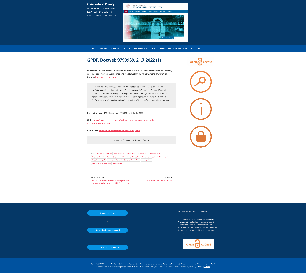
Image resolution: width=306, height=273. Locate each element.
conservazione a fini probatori (124, 154)
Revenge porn (146, 160)
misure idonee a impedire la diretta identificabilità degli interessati (145, 157)
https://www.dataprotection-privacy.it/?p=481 (119, 130)
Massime (115, 48)
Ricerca (126, 48)
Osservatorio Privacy (101, 4)
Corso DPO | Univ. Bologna (173, 48)
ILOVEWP (207, 267)
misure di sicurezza (113, 157)
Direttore (195, 48)
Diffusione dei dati (155, 154)
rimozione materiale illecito (101, 163)
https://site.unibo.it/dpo (106, 77)
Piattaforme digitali (98, 160)
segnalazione (117, 163)
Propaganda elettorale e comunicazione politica (123, 160)
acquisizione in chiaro (104, 154)
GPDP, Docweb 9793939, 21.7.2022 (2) (159, 181)
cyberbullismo (142, 154)
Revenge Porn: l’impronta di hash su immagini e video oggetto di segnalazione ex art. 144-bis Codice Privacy (110, 182)
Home (91, 48)
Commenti (102, 48)
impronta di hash (98, 157)
